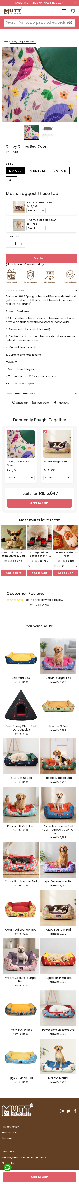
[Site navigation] (64, 10)
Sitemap (7, 1138)
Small (15, 171)
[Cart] (72, 10)
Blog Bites (8, 1151)
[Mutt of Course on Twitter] (68, 1111)
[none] (31, 132)
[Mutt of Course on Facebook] (75, 1111)
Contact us (8, 1163)
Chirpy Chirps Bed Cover (18, 463)
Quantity (13, 237)
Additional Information (24, 393)
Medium (37, 171)
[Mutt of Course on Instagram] (62, 1111)
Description (15, 290)
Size (9, 163)
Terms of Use (10, 1132)
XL (11, 180)
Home (5, 41)
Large (60, 171)
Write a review (39, 605)
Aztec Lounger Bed (55, 461)
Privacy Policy (10, 1126)
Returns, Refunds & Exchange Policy (24, 1157)
